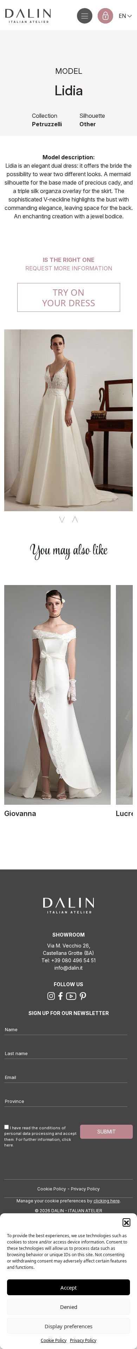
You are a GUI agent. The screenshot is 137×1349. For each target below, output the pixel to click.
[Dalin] (25, 16)
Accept (68, 1287)
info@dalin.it (68, 968)
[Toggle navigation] (84, 16)
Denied (68, 1306)
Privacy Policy (83, 1340)
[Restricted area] (105, 16)
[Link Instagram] (51, 996)
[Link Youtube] (71, 996)
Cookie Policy (53, 1340)
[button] (126, 1222)
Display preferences (68, 1326)
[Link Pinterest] (83, 996)
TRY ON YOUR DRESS (68, 297)
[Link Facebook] (60, 996)
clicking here (106, 1200)
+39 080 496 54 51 (73, 960)
